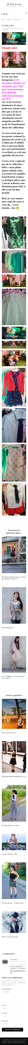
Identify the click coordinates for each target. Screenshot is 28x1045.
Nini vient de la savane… (9, 733)
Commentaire (7, 989)
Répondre (23, 964)
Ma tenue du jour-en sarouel (10, 825)
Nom (4, 1005)
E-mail (4, 1013)
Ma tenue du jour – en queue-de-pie (13, 903)
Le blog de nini (14, 4)
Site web (5, 1021)
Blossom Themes (7, 1042)
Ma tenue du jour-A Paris (9, 854)
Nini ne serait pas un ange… (10, 937)
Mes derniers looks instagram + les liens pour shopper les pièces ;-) (14, 578)
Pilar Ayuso (13, 959)
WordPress (22, 1042)
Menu (5, 14)
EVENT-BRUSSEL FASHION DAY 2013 (14, 776)
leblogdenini (7, 28)
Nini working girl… (8, 628)
